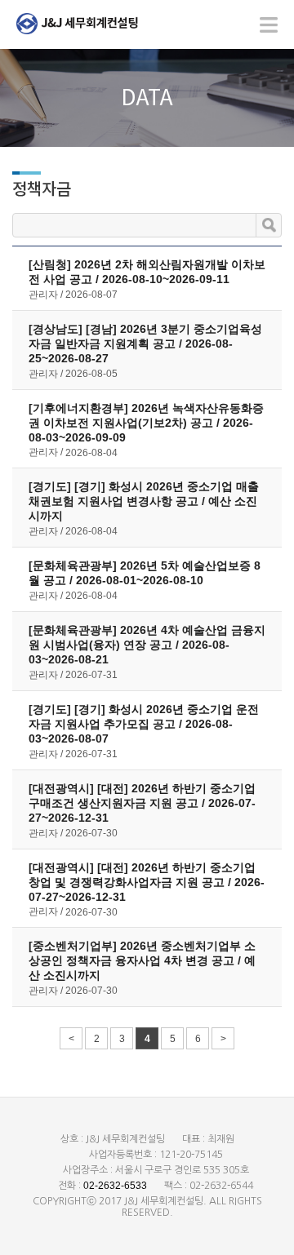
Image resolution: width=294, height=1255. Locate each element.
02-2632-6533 (115, 1185)
